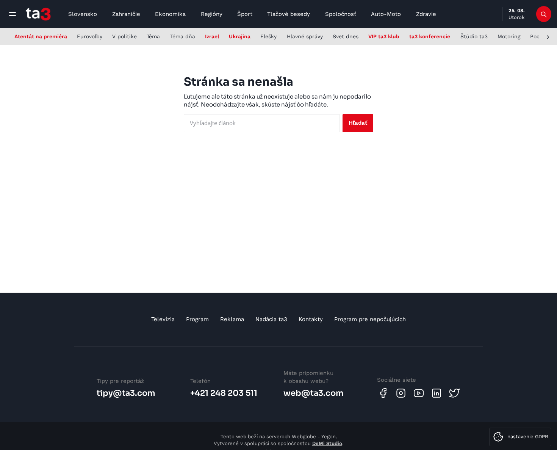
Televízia (163, 319)
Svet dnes (345, 36)
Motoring (509, 36)
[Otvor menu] (12, 14)
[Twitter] (454, 393)
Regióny (211, 14)
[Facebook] (383, 393)
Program (197, 319)
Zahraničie (126, 14)
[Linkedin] (436, 393)
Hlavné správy (305, 36)
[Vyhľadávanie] (544, 14)
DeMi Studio (327, 443)
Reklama (232, 319)
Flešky (268, 36)
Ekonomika (170, 14)
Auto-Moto (386, 14)
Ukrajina (239, 36)
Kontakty (311, 319)
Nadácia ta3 (271, 319)
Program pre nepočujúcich (370, 319)
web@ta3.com (313, 393)
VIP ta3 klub (383, 36)
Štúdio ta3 (474, 36)
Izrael (212, 36)
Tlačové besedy (288, 14)
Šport (244, 14)
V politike (124, 36)
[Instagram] (401, 393)
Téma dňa (182, 36)
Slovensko (82, 14)
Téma (153, 36)
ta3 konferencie (429, 36)
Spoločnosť (340, 14)
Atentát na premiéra (40, 36)
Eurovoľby (89, 36)
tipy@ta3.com (126, 393)
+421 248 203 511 (223, 393)
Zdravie (426, 14)
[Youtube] (419, 393)
